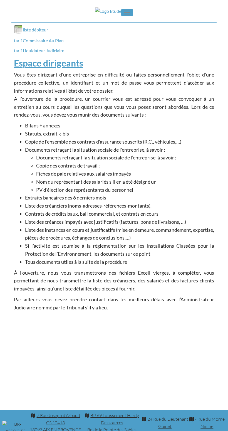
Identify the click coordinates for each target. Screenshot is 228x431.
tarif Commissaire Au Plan (39, 40)
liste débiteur (35, 29)
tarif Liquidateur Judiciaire (39, 50)
